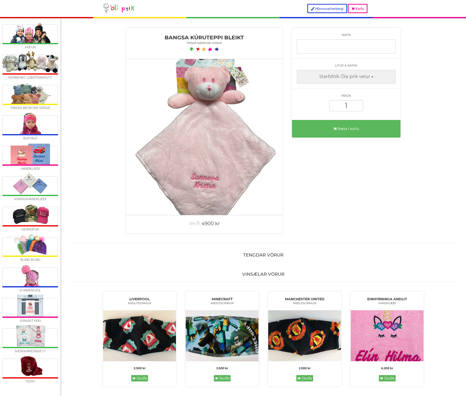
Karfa (359, 8)
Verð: (194, 223)
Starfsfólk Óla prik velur (344, 76)
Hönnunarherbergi (328, 8)
